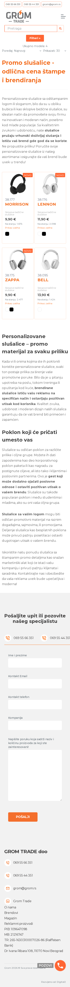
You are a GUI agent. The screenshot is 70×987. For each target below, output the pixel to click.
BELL (43, 280)
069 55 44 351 (31, 4)
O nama (10, 907)
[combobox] (30, 28)
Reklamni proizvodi (18, 924)
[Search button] (60, 28)
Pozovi (45, 965)
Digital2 (61, 981)
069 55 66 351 (13, 4)
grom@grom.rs (51, 4)
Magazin (10, 918)
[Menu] (63, 16)
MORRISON (17, 204)
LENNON (47, 204)
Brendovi (11, 913)
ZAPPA (12, 280)
